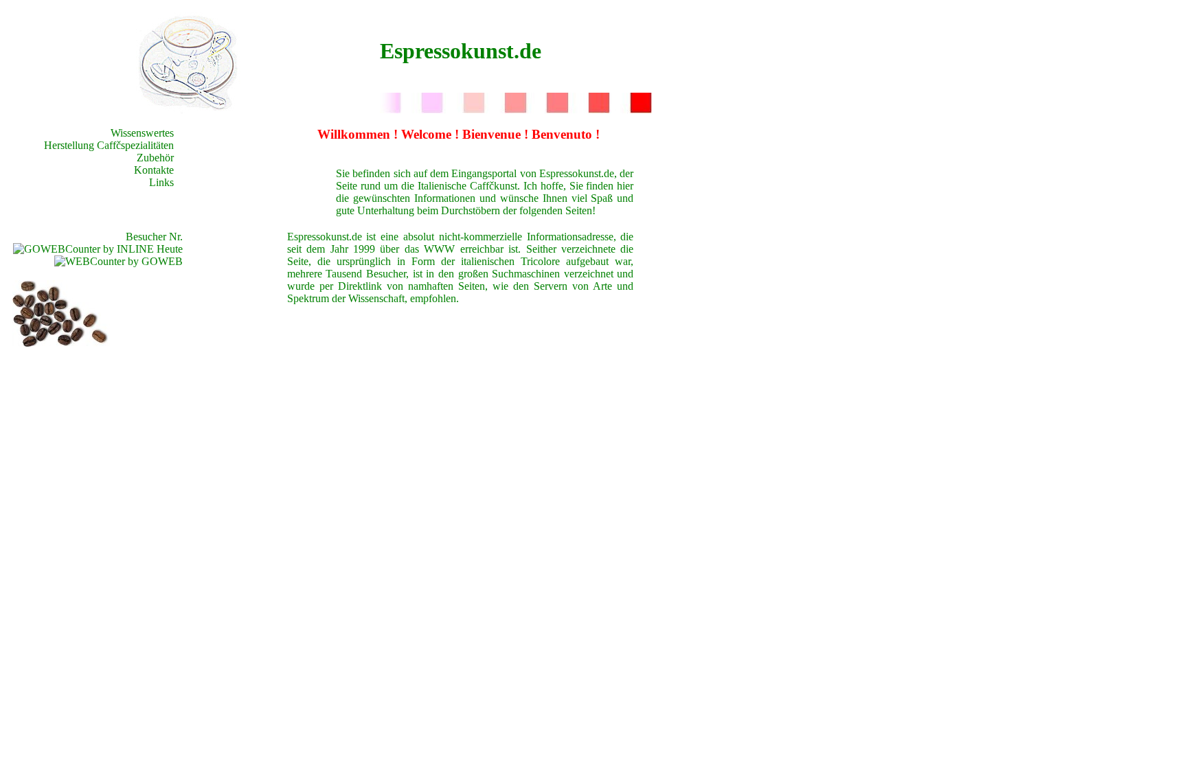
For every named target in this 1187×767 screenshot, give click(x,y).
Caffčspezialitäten (135, 145)
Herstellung (69, 145)
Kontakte (154, 170)
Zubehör (155, 157)
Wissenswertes (142, 133)
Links (161, 182)
